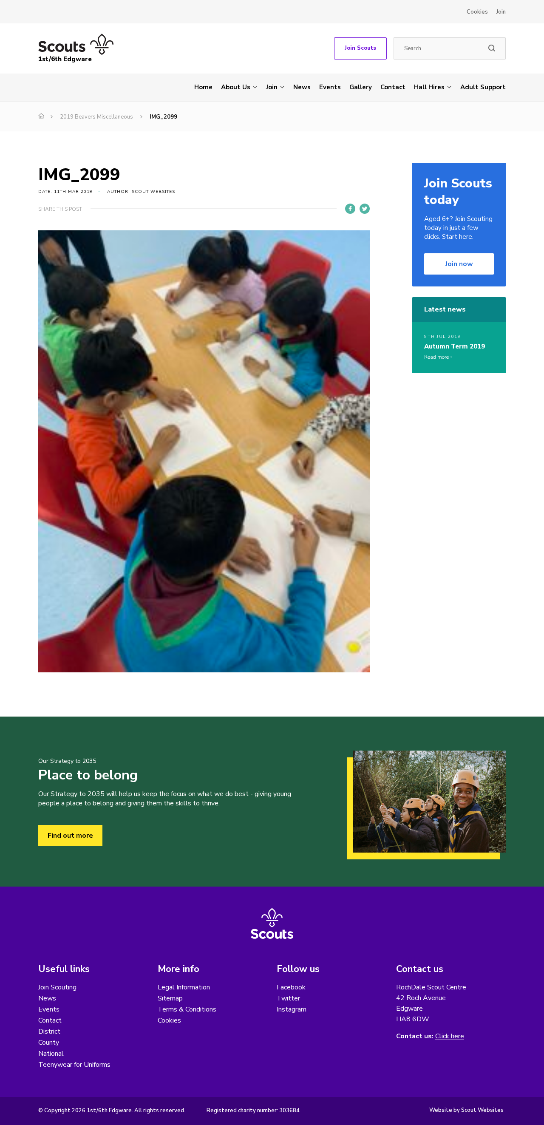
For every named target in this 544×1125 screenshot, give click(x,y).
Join (501, 12)
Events (330, 87)
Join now (459, 264)
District (49, 1031)
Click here (449, 1036)
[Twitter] (365, 209)
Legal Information (184, 987)
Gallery (360, 87)
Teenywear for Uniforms (74, 1064)
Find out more (70, 835)
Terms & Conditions (187, 1009)
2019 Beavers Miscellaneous (96, 117)
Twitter (288, 998)
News (302, 87)
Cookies (477, 12)
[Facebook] (350, 209)
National (51, 1053)
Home (203, 87)
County (48, 1042)
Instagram (291, 1009)
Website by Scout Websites (466, 1110)
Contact (392, 87)
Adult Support (483, 87)
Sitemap (170, 998)
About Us (235, 87)
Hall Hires (429, 87)
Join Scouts (360, 48)
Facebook (291, 987)
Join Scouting (57, 987)
